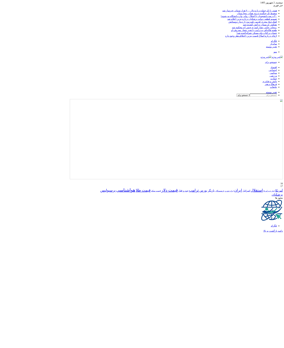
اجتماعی (273, 70)
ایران (238, 190)
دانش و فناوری (269, 81)
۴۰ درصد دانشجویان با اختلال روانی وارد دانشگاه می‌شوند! (249, 16)
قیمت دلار (169, 190)
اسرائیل (246, 190)
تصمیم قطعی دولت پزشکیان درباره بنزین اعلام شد (252, 19)
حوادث (273, 78)
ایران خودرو (229, 191)
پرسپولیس (108, 190)
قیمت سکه (156, 191)
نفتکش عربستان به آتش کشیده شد (260, 24)
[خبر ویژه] (272, 57)
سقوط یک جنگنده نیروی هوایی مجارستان (257, 13)
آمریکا (279, 190)
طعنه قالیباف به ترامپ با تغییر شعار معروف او (254, 30)
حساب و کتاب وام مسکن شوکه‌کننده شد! (257, 33)
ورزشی (273, 76)
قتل (180, 190)
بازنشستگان (219, 191)
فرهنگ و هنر (271, 84)
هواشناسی (125, 190)
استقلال (257, 190)
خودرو (185, 190)
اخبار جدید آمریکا (269, 191)
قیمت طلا (143, 190)
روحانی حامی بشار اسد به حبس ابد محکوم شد (254, 27)
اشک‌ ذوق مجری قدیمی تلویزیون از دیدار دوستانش (252, 22)
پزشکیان (277, 194)
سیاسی (273, 73)
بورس (203, 190)
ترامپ (194, 190)
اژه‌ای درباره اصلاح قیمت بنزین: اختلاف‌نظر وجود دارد (251, 36)
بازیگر (211, 190)
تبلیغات (273, 87)
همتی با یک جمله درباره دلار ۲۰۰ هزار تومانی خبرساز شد (249, 10)
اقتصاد (274, 67)
